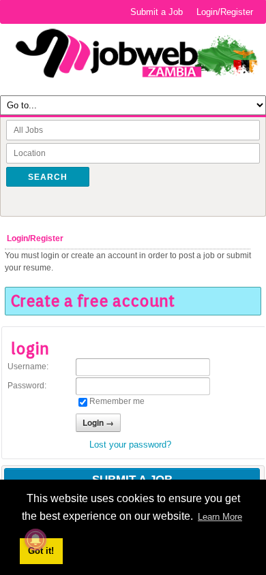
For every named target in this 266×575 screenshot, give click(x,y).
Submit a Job (156, 12)
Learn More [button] (220, 517)
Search (48, 177)
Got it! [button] (41, 551)
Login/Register (224, 12)
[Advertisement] (133, 477)
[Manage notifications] (35, 539)
